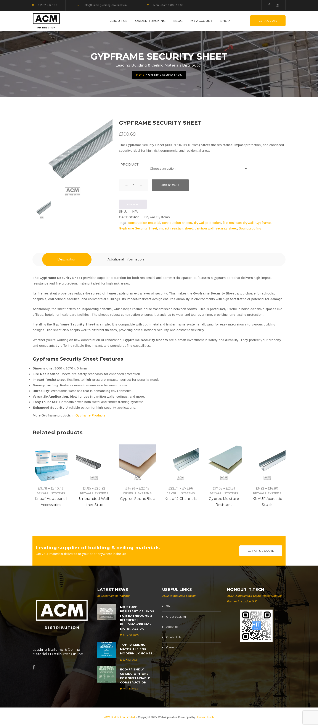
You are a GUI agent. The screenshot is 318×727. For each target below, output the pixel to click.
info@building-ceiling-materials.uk (105, 5)
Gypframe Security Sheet (138, 228)
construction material (144, 222)
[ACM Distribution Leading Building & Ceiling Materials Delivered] (61, 613)
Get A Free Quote (261, 550)
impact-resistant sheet (176, 228)
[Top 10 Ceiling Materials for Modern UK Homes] (106, 650)
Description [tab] (66, 259)
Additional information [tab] (126, 259)
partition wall (204, 228)
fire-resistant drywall (238, 222)
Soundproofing (250, 228)
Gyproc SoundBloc (137, 499)
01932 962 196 (47, 5)
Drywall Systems (157, 217)
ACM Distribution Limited (120, 717)
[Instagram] (277, 5)
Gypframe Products (90, 415)
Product (129, 164)
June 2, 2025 (130, 659)
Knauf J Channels (180, 499)
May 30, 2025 (130, 689)
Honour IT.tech (205, 717)
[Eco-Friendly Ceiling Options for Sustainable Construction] (106, 674)
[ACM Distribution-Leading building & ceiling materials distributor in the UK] (46, 20)
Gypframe (263, 222)
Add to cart (170, 185)
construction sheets (177, 222)
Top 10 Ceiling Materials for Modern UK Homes (136, 649)
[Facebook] (269, 5)
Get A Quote (268, 20)
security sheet (226, 228)
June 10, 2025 (130, 635)
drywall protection (207, 222)
